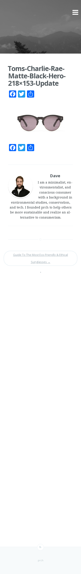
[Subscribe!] (40, 547)
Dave (55, 175)
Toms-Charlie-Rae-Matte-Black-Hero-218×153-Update (36, 76)
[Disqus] (40, 341)
